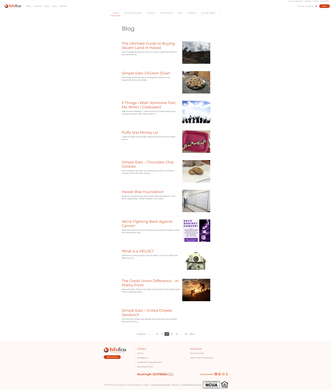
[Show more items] (219, 12)
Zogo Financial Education (201, 358)
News (180, 13)
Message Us (142, 358)
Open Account (112, 357)
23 (172, 334)
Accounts (37, 6)
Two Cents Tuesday (208, 13)
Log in (324, 6)
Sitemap (175, 385)
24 (177, 334)
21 (162, 334)
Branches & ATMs (145, 367)
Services (63, 6)
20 (157, 334)
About (28, 6)
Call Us (140, 353)
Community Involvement (133, 13)
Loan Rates (316, 1)
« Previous (141, 334)
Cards (47, 6)
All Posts (115, 13)
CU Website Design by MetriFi (191, 385)
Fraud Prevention (166, 13)
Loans (54, 6)
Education (151, 13)
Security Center (324, 1)
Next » (193, 334)
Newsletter (192, 13)
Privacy (146, 385)
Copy (171, 374)
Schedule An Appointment (149, 362)
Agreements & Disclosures (160, 385)
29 (186, 334)
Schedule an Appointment (295, 1)
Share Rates (308, 1)
